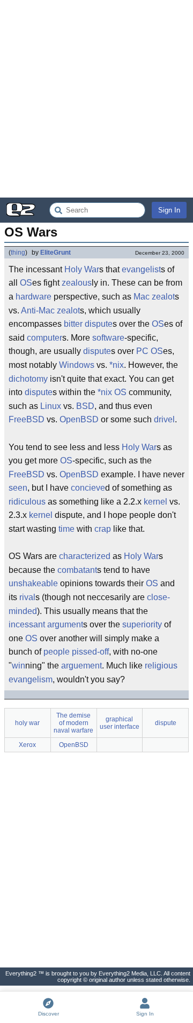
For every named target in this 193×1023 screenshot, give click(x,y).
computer (44, 337)
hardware (33, 296)
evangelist (141, 269)
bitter (73, 323)
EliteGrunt (55, 252)
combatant (77, 570)
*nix (116, 364)
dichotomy (28, 378)
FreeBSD (26, 419)
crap (102, 528)
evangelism (31, 679)
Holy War (81, 269)
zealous (77, 282)
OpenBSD (79, 419)
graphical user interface (119, 722)
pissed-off (90, 651)
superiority (142, 624)
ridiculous (27, 501)
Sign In (169, 210)
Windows (76, 364)
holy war (27, 723)
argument (65, 624)
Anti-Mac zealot (50, 310)
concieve (88, 487)
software (108, 337)
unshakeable (33, 583)
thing (18, 252)
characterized (84, 556)
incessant (27, 624)
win (18, 665)
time (66, 528)
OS (26, 282)
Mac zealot (154, 296)
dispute (99, 323)
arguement (81, 665)
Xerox (27, 745)
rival (27, 597)
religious (161, 665)
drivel (164, 419)
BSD (85, 406)
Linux (50, 406)
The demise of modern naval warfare (73, 723)
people (56, 651)
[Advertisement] (96, 99)
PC (142, 351)
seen (18, 487)
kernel (155, 501)
